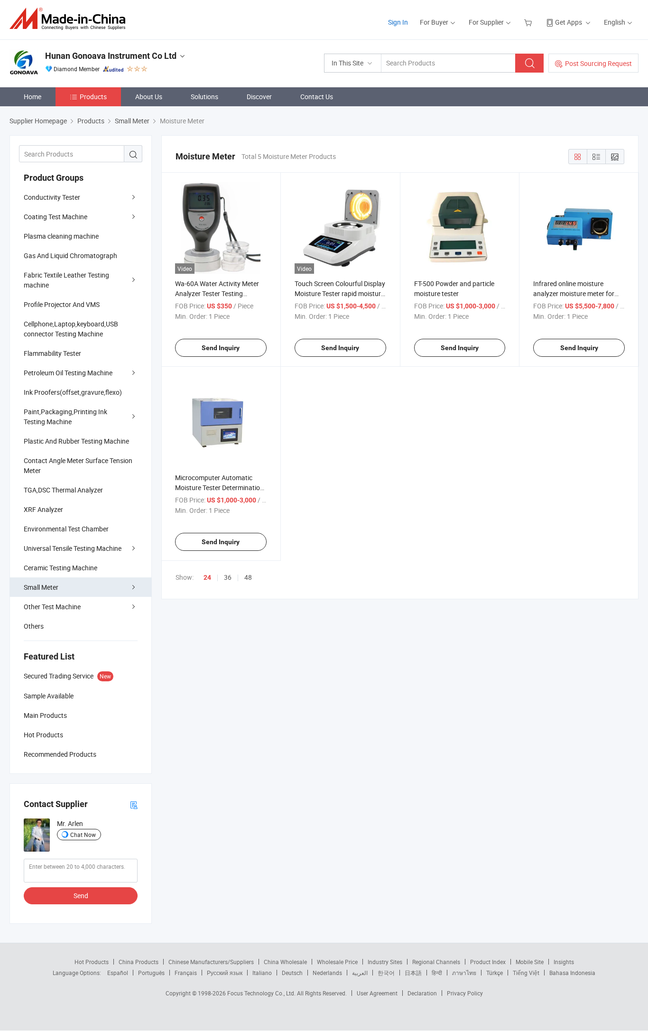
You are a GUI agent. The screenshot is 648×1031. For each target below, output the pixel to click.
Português (151, 972)
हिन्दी (437, 972)
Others (34, 626)
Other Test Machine (52, 606)
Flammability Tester (52, 353)
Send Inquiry (221, 348)
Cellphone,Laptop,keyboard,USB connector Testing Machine (71, 328)
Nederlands (327, 972)
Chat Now (83, 834)
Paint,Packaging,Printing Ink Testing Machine (65, 416)
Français (186, 972)
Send (81, 895)
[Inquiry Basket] (529, 22)
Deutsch (292, 972)
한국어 (386, 972)
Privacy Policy (465, 993)
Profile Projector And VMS (62, 304)
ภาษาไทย (464, 972)
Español (117, 972)
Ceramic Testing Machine (60, 567)
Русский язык (224, 972)
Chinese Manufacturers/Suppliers (211, 962)
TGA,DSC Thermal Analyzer (63, 489)
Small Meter (41, 587)
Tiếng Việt (526, 972)
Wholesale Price (337, 962)
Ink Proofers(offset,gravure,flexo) (73, 392)
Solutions (204, 96)
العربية (360, 972)
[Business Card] (134, 804)
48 (248, 577)
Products (93, 96)
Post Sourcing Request (598, 63)
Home (32, 96)
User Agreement (377, 993)
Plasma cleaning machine (61, 236)
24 (207, 577)
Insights (564, 962)
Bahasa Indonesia (572, 972)
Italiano (262, 972)
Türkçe (494, 972)
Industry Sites (385, 962)
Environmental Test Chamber (66, 528)
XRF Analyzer (43, 509)
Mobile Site (530, 962)
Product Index (488, 962)
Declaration (422, 993)
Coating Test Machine (55, 216)
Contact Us (316, 96)
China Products (138, 962)
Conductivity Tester (52, 197)
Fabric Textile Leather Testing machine (66, 279)
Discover (259, 96)
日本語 (413, 972)
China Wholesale (285, 962)
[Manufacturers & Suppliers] (70, 19)
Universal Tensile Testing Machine (72, 548)
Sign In (398, 22)
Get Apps (568, 22)
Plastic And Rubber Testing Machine (76, 441)
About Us (148, 96)
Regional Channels (436, 962)
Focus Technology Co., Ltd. (262, 993)
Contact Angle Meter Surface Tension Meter (78, 465)
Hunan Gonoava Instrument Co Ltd (110, 56)
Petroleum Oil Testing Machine (68, 372)
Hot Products (91, 962)
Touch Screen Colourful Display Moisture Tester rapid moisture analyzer (340, 293)
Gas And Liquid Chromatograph (70, 255)
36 (227, 577)
